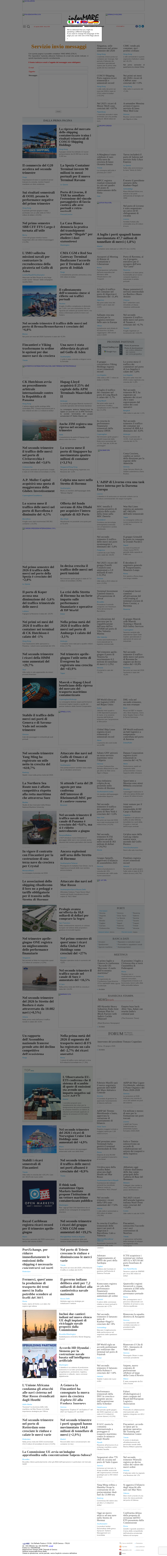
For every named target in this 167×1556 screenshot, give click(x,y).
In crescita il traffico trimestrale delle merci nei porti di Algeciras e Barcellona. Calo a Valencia (107, 1229)
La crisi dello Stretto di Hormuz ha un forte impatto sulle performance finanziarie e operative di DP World (76, 601)
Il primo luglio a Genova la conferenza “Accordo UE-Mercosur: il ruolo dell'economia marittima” (108, 966)
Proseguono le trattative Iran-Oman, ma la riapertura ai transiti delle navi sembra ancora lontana (76, 868)
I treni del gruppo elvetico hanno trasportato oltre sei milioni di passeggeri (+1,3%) (38, 240)
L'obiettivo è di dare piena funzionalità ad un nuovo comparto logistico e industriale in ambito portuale (133, 277)
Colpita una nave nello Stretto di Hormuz (76, 481)
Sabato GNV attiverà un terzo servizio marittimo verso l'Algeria (107, 756)
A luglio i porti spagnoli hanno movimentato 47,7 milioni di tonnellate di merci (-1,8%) (119, 238)
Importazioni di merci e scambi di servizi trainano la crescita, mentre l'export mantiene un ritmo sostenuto (37, 182)
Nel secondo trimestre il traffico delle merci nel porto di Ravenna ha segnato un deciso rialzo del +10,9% (133, 658)
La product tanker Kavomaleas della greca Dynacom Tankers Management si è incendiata (106, 1530)
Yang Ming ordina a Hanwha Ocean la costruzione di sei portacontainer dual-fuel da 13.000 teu (107, 1489)
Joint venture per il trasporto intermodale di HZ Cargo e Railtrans (132, 808)
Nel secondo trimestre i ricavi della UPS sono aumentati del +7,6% (107, 1201)
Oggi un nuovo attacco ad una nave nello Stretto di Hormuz (106, 1517)
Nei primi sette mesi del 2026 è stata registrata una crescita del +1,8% (133, 380)
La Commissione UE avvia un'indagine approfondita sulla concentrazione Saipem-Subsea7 (57, 1453)
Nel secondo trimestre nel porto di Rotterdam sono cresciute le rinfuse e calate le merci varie (38, 1427)
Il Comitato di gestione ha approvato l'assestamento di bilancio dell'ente (107, 1101)
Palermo (120, 926)
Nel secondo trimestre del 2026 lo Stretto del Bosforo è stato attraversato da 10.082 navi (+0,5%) (38, 1005)
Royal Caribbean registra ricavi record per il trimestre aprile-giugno (38, 1226)
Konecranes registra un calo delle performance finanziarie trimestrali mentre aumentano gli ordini (107, 1289)
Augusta (102, 916)
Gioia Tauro (121, 916)
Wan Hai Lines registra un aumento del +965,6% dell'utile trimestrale (133, 510)
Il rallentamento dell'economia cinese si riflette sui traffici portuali (74, 294)
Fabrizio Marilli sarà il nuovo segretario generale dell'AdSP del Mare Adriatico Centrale (107, 1087)
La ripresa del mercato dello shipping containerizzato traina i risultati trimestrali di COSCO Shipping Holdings (75, 137)
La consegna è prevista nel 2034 (35, 873)
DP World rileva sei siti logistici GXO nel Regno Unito (106, 702)
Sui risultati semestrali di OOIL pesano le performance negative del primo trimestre (38, 198)
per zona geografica (134, 354)
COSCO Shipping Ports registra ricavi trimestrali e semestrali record (107, 79)
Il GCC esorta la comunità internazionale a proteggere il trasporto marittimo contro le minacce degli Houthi (107, 1431)
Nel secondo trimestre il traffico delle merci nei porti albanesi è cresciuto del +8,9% (75, 1165)
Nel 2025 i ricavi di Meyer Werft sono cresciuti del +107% (107, 106)
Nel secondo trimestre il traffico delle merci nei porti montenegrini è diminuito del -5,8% (107, 541)
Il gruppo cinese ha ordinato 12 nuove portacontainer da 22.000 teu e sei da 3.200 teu (73, 154)
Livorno (120, 921)
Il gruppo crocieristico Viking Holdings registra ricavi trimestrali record (107, 366)
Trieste (135, 926)
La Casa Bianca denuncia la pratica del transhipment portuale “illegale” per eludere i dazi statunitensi (76, 232)
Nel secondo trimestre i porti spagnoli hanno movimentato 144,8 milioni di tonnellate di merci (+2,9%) (76, 1427)
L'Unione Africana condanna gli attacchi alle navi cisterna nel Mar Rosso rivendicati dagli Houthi (38, 1392)
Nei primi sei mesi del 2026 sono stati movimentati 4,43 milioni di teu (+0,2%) (107, 822)
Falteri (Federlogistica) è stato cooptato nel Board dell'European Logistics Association (133, 1397)
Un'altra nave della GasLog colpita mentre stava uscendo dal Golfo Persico (132, 839)
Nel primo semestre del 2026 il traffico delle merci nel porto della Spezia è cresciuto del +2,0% (38, 573)
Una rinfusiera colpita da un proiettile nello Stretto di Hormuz (106, 784)
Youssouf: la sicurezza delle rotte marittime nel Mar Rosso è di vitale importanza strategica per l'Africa (35, 1409)
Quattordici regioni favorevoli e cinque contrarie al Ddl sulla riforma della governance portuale (133, 1288)
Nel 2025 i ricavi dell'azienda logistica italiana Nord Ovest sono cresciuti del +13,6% (133, 1202)
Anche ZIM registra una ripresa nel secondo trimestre (76, 427)
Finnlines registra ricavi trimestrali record (132, 860)
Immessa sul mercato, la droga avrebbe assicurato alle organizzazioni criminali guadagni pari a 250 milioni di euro (107, 1472)
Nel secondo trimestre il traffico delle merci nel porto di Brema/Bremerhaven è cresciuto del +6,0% (54, 326)
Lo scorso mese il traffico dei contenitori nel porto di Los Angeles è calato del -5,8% (133, 366)
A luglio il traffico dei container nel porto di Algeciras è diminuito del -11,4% (107, 293)
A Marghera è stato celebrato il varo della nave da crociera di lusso (106, 159)
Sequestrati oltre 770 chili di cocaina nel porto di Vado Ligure (107, 1459)
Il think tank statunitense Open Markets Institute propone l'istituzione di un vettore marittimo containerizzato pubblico (76, 1192)
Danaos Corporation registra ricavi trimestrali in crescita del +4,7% (133, 756)
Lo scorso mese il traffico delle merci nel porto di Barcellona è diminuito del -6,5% (38, 509)
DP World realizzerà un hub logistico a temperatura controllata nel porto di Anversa (133, 734)
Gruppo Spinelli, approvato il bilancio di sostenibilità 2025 (107, 860)
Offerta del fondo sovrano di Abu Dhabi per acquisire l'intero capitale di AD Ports (76, 509)
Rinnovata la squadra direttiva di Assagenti (134, 1315)
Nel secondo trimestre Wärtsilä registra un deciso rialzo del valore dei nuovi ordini (133, 1462)
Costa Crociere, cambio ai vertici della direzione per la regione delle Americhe (133, 458)
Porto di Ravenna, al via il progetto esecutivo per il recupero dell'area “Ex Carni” (133, 261)
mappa (135, 932)
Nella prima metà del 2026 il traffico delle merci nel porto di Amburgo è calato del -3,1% (75, 629)
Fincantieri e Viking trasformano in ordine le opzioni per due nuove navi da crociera (38, 350)
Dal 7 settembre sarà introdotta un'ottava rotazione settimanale (131, 305)
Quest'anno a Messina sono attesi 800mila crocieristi (133, 783)
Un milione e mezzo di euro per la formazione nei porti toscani (133, 1114)
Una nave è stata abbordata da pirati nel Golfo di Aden (74, 348)
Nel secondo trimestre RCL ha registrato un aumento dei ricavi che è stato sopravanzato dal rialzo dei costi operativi (132, 398)
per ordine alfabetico (134, 350)
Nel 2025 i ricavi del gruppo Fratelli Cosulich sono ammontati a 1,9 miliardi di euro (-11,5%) (107, 568)
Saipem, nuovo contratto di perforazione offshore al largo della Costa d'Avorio (133, 1370)
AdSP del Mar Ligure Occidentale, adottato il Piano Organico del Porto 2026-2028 (133, 1086)
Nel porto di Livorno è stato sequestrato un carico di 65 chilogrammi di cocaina (133, 210)
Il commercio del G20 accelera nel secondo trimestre (37, 169)
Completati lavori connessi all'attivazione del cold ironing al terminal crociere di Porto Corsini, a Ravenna (133, 598)
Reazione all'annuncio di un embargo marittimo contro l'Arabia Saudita (107, 1447)
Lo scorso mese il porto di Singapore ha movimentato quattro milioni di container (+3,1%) (76, 455)
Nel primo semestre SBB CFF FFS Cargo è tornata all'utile (38, 226)
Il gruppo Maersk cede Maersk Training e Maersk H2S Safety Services (133, 623)
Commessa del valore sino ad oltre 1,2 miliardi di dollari (107, 1503)
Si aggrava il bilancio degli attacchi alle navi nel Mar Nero (134, 1487)
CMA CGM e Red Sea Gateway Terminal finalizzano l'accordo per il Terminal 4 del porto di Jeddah (76, 260)
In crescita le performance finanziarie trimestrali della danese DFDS (105, 426)
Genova (120, 913)
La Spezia (121, 918)
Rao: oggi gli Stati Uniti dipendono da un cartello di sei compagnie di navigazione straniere (74, 1210)
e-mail (51, 1546)
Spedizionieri (103, 944)
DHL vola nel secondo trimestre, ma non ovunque (132, 702)
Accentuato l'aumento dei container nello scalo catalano (107, 1245)
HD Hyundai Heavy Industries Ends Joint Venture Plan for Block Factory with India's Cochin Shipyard (108, 1012)
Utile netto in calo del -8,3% (133, 1213)
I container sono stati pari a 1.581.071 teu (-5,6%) (116, 249)
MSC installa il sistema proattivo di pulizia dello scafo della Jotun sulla (107, 511)
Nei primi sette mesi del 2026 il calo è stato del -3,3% (106, 305)
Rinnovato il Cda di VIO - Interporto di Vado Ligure (133, 1347)
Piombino (120, 928)
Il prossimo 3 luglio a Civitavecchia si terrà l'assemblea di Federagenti (132, 964)
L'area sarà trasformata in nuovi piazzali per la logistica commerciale (107, 642)
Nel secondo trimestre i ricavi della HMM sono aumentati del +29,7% (38, 659)
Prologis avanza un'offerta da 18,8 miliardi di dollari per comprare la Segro (74, 913)
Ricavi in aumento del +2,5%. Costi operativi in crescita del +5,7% (132, 439)
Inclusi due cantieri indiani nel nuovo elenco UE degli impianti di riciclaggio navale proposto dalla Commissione (75, 1322)
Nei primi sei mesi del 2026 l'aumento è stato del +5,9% (43, 337)
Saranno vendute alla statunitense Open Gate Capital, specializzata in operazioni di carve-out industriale (132, 636)
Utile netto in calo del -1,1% (133, 413)
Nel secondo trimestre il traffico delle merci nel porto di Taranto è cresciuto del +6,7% (133, 319)
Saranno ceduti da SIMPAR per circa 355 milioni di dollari (133, 1273)
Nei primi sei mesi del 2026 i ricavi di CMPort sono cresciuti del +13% (132, 79)
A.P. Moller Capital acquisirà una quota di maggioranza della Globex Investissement (38, 485)
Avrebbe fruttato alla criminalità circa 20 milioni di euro (133, 224)
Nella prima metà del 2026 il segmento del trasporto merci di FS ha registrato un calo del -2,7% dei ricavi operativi (75, 1045)
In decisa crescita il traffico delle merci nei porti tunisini (76, 569)
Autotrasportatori (124, 947)
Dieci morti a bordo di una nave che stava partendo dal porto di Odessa (133, 1498)
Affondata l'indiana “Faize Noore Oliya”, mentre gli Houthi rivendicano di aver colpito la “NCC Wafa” (75, 894)
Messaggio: (33, 75)
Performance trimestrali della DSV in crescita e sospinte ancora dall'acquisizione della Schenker (105, 1397)
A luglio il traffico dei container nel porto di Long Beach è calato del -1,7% (107, 394)
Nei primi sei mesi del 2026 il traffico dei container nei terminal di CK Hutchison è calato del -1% (38, 629)
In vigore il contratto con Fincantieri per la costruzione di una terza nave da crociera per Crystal (38, 858)
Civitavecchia (104, 928)
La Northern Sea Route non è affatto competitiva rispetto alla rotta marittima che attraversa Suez (36, 790)
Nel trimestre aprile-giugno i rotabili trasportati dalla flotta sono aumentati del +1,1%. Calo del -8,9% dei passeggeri (107, 441)
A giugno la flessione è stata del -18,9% (37, 614)
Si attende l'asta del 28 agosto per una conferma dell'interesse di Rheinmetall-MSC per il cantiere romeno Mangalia (76, 794)
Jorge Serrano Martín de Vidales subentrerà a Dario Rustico (133, 471)
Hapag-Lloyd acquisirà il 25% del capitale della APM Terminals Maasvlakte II (76, 389)
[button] (143, 26)
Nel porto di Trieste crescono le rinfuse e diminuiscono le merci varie (76, 1255)
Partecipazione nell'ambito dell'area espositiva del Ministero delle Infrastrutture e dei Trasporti (107, 274)
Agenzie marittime (105, 947)
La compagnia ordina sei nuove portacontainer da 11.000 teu (132, 522)
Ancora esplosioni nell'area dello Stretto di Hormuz (75, 854)
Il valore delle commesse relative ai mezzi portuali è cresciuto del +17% (107, 1304)
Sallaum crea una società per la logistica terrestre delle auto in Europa (107, 318)
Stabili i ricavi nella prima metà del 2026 (37, 775)
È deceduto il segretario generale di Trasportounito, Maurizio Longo (132, 566)
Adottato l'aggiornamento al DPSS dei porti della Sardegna (107, 1259)
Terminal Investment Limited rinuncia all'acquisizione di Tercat (107, 595)
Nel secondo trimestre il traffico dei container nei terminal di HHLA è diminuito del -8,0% (133, 426)
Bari (100, 918)
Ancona (102, 913)
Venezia (136, 928)
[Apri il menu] (24, 26)
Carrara (102, 926)
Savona (136, 918)
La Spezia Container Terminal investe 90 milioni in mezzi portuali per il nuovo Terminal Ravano (75, 173)
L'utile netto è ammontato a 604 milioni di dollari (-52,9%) (107, 1213)
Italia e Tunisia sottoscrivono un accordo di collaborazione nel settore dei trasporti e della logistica (133, 1147)
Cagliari (102, 923)
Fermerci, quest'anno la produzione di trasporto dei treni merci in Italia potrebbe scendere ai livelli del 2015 (37, 1289)
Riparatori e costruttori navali (129, 942)
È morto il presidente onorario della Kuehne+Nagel (133, 183)
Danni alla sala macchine (133, 850)
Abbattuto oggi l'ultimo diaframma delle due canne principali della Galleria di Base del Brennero (133, 1173)
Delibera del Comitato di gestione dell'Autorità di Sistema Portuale (106, 1271)
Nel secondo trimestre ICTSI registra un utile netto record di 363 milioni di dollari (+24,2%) (106, 840)
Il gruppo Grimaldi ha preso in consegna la (133, 539)
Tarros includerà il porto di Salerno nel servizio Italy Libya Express (133, 158)
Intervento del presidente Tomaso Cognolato (120, 1041)
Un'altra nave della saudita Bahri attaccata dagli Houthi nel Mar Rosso (106, 1172)
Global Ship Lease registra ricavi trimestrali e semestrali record (106, 733)
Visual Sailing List (110, 347)
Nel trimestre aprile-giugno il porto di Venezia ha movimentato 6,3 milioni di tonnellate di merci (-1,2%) (107, 658)
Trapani (136, 923)
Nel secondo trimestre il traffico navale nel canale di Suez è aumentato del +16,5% (75, 975)
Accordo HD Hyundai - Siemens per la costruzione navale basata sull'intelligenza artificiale (75, 1354)
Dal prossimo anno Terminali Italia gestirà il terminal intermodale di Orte (107, 1145)
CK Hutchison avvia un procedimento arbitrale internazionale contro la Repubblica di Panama (37, 391)
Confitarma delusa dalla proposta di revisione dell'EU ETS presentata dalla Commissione (133, 1518)
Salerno (136, 916)
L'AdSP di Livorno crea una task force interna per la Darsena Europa (121, 485)
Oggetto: (32, 71)
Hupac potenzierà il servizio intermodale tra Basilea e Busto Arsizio (133, 293)
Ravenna (136, 913)
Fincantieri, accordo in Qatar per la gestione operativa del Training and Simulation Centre (133, 1429)
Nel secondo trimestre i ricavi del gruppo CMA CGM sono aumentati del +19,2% (76, 1226)
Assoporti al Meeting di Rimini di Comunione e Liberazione (107, 260)
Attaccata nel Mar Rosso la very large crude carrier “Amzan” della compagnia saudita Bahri (37, 279)
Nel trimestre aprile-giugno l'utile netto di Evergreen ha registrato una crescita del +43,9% (76, 661)
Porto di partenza (132, 345)
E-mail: (31, 68)
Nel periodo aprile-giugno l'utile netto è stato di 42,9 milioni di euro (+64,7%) (133, 871)
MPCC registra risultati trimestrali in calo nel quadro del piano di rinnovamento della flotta (106, 186)
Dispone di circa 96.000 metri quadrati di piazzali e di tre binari (107, 1157)
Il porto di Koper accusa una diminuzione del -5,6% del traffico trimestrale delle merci (38, 599)
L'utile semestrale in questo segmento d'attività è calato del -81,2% (133, 59)
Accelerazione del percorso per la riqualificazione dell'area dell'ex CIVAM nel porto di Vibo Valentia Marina (107, 626)
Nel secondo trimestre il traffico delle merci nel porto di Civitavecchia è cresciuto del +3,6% (38, 455)
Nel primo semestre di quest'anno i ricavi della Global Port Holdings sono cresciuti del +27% (76, 946)
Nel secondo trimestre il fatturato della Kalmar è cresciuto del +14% (107, 1369)
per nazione (130, 352)
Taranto (136, 921)
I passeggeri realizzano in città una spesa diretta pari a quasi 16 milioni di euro (133, 794)
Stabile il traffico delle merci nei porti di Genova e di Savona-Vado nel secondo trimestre (38, 722)
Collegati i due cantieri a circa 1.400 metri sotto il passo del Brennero (132, 1187)
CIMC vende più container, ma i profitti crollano (131, 48)
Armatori (101, 942)
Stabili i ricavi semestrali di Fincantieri (32, 1163)
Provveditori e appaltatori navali (130, 944)
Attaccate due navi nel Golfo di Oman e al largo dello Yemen (76, 756)
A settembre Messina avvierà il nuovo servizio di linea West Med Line (133, 107)
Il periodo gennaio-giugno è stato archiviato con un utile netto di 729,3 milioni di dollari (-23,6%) (36, 213)
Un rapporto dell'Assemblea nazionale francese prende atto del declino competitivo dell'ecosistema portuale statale (38, 1047)
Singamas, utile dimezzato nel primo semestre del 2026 (107, 48)
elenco (112, 932)
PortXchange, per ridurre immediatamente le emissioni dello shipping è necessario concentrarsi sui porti (37, 1259)
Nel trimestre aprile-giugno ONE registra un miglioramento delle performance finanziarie (37, 946)
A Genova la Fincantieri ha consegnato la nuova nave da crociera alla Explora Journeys (74, 1394)
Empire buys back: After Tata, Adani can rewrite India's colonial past (132, 1010)
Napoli (119, 923)
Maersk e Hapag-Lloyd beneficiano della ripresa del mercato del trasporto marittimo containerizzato (76, 688)
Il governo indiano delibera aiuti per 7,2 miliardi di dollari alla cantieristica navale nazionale (76, 1287)
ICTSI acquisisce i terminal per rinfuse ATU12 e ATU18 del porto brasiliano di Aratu (133, 1260)
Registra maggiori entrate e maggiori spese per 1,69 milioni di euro (107, 1131)
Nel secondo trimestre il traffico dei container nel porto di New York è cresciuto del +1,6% (107, 809)
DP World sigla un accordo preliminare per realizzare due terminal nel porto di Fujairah (107, 1349)
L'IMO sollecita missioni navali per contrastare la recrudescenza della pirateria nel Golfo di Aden (37, 262)
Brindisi (102, 921)
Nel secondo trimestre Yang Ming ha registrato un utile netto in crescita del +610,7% (38, 760)
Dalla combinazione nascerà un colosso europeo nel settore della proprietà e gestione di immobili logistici (74, 928)
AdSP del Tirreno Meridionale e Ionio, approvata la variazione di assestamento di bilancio (107, 1116)
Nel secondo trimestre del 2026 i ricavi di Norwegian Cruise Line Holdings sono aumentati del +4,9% (75, 1136)
